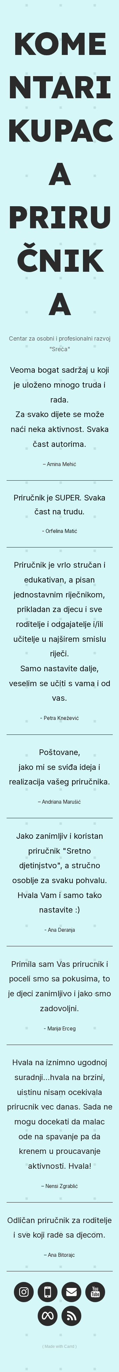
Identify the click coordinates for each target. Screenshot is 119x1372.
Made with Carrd (59, 1346)
